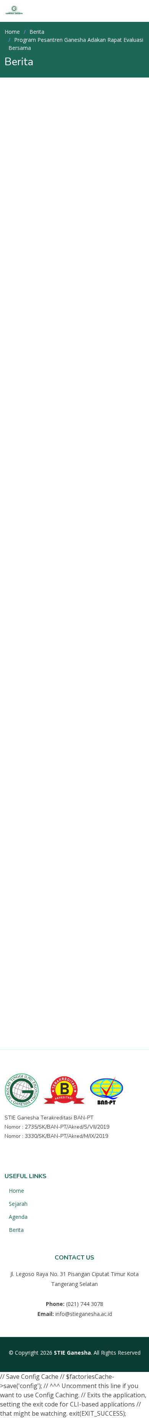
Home (12, 31)
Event (24, 716)
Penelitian (30, 742)
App (26, 984)
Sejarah (18, 1204)
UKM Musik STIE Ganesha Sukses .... (87, 889)
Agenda (18, 1217)
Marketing (34, 1033)
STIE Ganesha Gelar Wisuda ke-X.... (91, 853)
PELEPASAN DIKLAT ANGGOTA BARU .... (79, 780)
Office (61, 1000)
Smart (60, 1017)
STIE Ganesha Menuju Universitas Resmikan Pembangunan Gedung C (87, 929)
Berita (36, 31)
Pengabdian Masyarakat (51, 729)
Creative (94, 1000)
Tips (88, 1017)
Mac (109, 984)
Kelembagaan (35, 703)
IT (49, 984)
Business (78, 984)
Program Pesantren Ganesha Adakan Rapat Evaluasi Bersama (64, 173)
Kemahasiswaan (51, 216)
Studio (29, 1017)
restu (30, 210)
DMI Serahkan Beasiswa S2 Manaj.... (90, 816)
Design (30, 1000)
